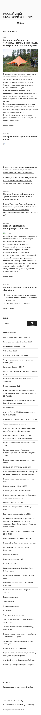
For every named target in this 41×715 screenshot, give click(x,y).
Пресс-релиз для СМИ (11, 386)
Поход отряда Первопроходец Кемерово (18, 664)
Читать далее (8, 125)
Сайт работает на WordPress (13, 710)
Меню (21, 23)
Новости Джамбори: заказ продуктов (17, 538)
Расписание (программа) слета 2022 (17, 514)
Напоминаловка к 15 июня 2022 (15, 486)
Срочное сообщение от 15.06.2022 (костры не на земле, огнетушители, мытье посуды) (20, 42)
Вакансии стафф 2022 (11, 554)
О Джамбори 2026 (10, 351)
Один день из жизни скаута (13, 615)
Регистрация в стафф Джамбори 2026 (17, 342)
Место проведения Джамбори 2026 (16, 337)
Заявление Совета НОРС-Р (13, 367)
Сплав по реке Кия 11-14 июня (14, 648)
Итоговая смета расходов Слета (15, 355)
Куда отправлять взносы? (13, 502)
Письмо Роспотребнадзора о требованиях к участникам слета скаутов (18, 196)
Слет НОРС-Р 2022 (10, 563)
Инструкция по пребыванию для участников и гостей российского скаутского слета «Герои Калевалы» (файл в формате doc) (20, 170)
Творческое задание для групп (14, 424)
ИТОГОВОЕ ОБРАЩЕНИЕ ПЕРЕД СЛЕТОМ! (20, 419)
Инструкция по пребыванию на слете (20, 138)
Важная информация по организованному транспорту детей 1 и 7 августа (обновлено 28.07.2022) (19, 393)
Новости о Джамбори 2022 (13, 559)
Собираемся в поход (11, 606)
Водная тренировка (10, 597)
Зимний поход (8, 601)
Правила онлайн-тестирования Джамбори (20, 289)
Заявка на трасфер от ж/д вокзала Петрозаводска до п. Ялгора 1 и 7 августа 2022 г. (19, 453)
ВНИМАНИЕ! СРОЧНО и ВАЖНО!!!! (17, 467)
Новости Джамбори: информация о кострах (15, 227)
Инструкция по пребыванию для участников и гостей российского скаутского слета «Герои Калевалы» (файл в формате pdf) (20, 180)
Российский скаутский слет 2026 (18, 15)
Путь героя (7, 610)
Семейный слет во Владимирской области (19, 660)
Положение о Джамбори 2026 (14, 346)
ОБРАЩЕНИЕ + (9, 407)
